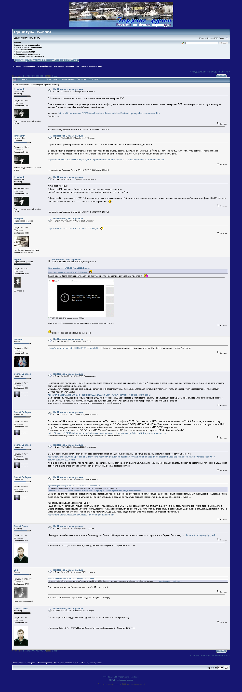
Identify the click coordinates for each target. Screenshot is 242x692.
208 (36, 76)
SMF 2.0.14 (108, 677)
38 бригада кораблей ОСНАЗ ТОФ (30, 56)
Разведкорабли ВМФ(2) (25, 52)
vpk (16, 570)
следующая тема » (220, 71)
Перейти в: (212, 668)
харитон (18, 339)
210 (44, 76)
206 (28, 76)
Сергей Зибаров (22, 374)
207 (32, 76)
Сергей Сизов (21, 526)
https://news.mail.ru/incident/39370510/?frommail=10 (73, 348)
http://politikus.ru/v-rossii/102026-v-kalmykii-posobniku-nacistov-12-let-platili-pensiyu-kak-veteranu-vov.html (109, 113)
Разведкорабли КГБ (24, 49)
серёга (17, 259)
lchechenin (19, 89)
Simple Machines (132, 677)
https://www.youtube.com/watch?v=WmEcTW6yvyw (73, 228)
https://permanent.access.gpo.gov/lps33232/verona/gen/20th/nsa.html (81, 514)
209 (40, 76)
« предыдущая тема (200, 71)
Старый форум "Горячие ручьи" (29, 47)
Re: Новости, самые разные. (68, 89)
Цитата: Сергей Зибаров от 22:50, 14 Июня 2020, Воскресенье (74, 486)
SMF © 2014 (119, 677)
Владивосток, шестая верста (28, 54)
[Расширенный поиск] (183, 43)
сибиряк (18, 218)
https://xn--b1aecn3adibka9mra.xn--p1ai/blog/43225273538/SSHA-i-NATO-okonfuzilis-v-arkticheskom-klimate (99, 395)
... (26, 76)
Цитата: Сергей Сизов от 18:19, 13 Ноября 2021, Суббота (71, 578)
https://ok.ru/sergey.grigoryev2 (200, 535)
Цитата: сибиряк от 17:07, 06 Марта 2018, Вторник (69, 268)
